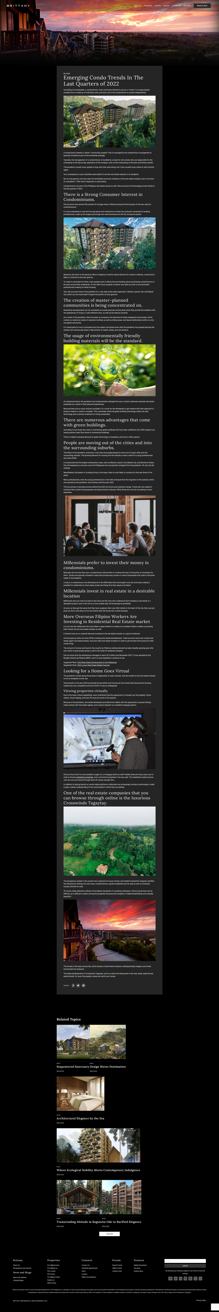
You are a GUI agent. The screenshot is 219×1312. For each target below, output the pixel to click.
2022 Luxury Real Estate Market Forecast (93, 665)
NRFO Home (51, 1283)
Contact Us (176, 6)
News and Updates (19, 1277)
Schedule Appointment (90, 1268)
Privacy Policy (201, 1300)
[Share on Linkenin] (83, 985)
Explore (166, 6)
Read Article (60, 1071)
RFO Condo (51, 1271)
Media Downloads (140, 1265)
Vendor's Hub (117, 1271)
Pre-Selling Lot (52, 1268)
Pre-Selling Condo (53, 1277)
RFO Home (51, 1274)
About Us (137, 6)
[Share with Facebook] (73, 985)
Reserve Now (202, 6)
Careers (84, 1274)
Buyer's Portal (117, 1265)
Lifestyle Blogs (18, 1280)
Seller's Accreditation (89, 1277)
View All (109, 1234)
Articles (158, 6)
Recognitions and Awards (22, 1268)
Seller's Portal (117, 1268)
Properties (148, 6)
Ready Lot (51, 1280)
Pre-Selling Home (53, 1265)
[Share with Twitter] (78, 985)
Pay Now (187, 6)
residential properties (84, 777)
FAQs (83, 1271)
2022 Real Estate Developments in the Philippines (97, 662)
